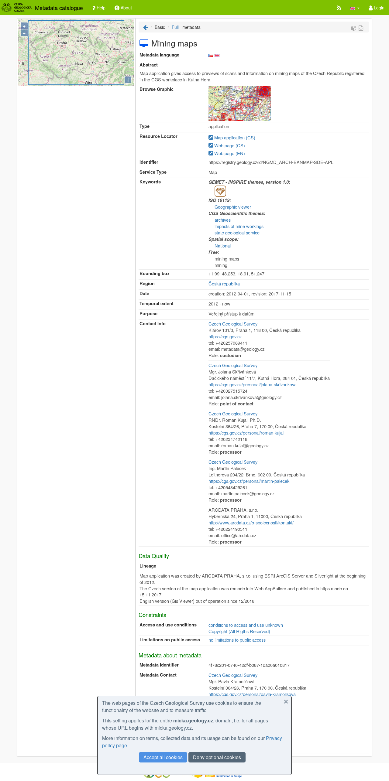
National (223, 245)
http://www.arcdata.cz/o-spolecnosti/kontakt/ (251, 522)
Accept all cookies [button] (163, 757)
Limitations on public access (169, 639)
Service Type (153, 172)
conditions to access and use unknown (245, 625)
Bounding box (154, 273)
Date (144, 293)
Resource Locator (158, 136)
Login (378, 8)
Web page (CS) (229, 145)
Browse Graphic (156, 89)
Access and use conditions (168, 625)
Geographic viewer (233, 206)
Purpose (148, 313)
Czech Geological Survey (232, 323)
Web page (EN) (229, 153)
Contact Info (152, 323)
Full (175, 27)
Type (144, 126)
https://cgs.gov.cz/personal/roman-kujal (246, 432)
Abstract (148, 65)
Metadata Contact (158, 675)
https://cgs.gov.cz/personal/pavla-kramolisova (252, 694)
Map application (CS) (234, 137)
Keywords (150, 182)
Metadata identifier (159, 665)
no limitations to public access (237, 639)
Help (100, 8)
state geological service (237, 232)
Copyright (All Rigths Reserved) (239, 631)
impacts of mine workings (239, 226)
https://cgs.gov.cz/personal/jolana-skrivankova (252, 384)
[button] (355, 7)
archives (223, 220)
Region (147, 283)
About (125, 8)
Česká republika (224, 283)
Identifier (148, 162)
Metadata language (159, 55)
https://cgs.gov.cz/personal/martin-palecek (248, 481)
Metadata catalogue (59, 8)
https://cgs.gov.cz (225, 336)
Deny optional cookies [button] (217, 757)
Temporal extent (156, 303)
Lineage (147, 566)
